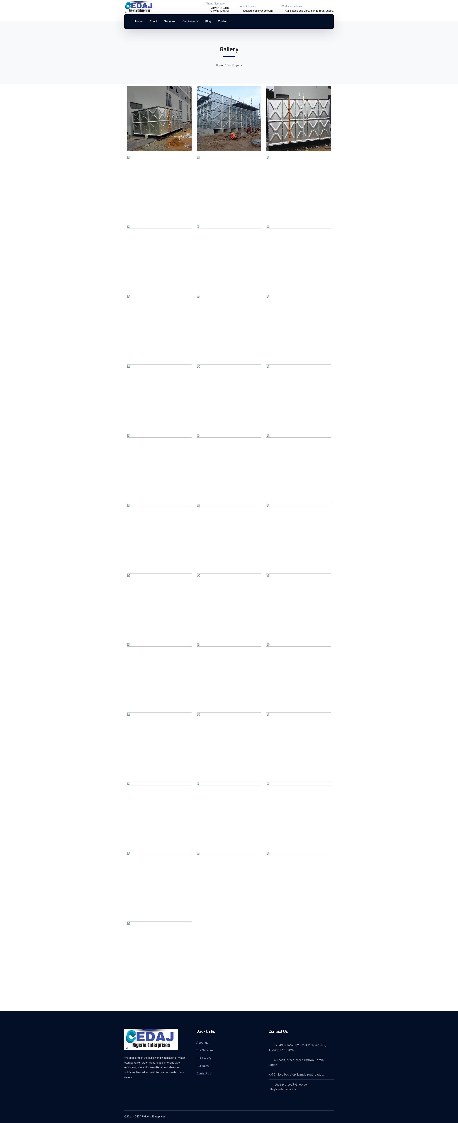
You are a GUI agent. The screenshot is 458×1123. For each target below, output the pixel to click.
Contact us (203, 1073)
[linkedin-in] (144, 1087)
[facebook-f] (135, 1087)
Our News (202, 1065)
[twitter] (126, 1087)
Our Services (204, 1050)
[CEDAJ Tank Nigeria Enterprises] (139, 7)
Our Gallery (203, 1058)
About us (202, 1042)
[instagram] (153, 1087)
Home (219, 65)
